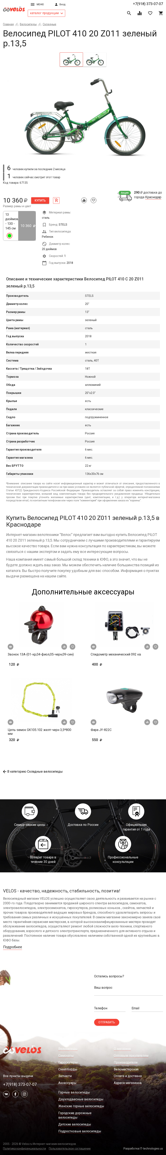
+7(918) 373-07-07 (148, 4)
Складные (49, 24)
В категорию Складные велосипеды (35, 771)
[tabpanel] (83, 115)
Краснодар (153, 197)
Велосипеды (28, 24)
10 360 (26, 226)
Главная (8, 24)
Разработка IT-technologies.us (143, 1148)
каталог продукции (45, 13)
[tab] (71, 59)
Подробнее (12, 947)
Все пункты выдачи (18, 1076)
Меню (40, 4)
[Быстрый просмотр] (10, 647)
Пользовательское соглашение (70, 1148)
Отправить (106, 1022)
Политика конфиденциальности (24, 1148)
